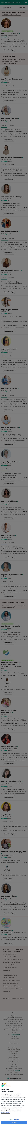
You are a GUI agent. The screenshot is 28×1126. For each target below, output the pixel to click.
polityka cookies (5, 1112)
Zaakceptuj (14, 1122)
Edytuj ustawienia (14, 1119)
